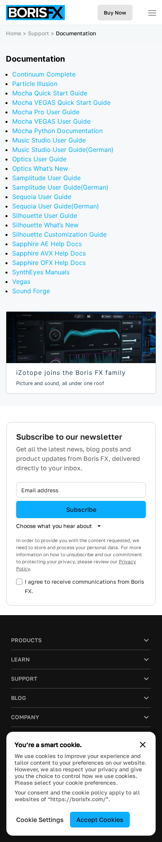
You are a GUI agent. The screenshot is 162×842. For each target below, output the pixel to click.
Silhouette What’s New (45, 225)
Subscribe (81, 509)
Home (13, 33)
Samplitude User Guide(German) (60, 187)
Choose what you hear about (54, 525)
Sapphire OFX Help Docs (49, 263)
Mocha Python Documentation (57, 131)
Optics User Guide (39, 159)
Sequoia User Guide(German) (55, 206)
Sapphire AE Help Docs (47, 244)
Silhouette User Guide (44, 215)
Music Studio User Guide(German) (63, 149)
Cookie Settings (40, 820)
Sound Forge (31, 291)
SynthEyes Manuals (41, 272)
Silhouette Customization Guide (59, 234)
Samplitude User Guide (46, 178)
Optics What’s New (40, 168)
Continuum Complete (43, 74)
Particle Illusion (34, 84)
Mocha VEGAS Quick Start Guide (61, 102)
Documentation (76, 33)
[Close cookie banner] (142, 744)
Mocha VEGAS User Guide (51, 121)
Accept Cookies (99, 820)
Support (38, 33)
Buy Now (115, 12)
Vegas (21, 281)
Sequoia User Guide (41, 197)
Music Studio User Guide (49, 140)
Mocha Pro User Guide (45, 112)
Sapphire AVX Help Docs (49, 253)
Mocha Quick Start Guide (49, 93)
